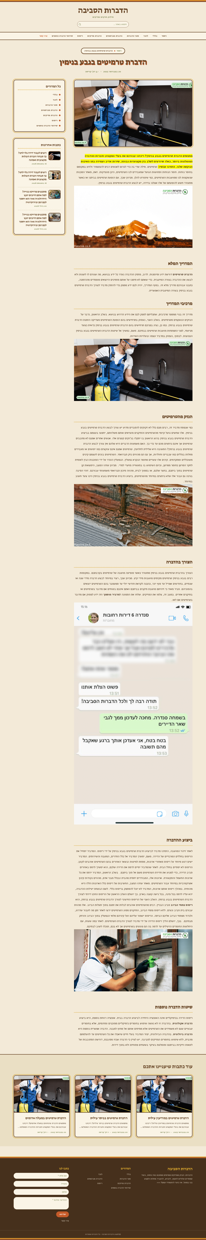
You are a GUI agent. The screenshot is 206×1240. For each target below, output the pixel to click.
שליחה (62, 1214)
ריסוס (80, 35)
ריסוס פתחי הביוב (181, 905)
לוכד (145, 35)
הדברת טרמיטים (182, 274)
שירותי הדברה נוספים (62, 35)
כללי (155, 35)
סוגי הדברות (133, 35)
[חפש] (80, 24)
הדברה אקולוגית (182, 1023)
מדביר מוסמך (111, 594)
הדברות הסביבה (103, 10)
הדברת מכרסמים (114, 35)
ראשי (164, 35)
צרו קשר (43, 35)
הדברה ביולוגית (182, 1034)
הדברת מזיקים (94, 35)
